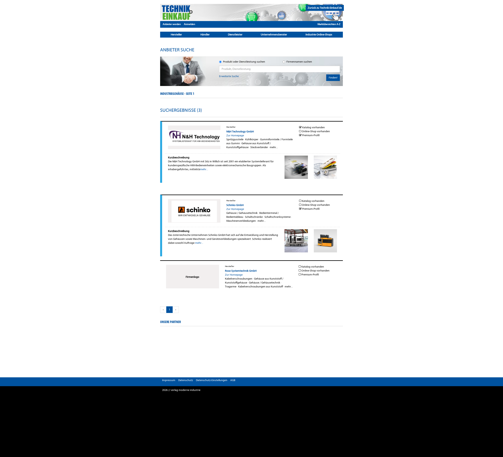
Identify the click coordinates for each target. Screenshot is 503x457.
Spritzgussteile (234, 139)
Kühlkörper (251, 139)
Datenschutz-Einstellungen (211, 380)
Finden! (333, 77)
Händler (205, 34)
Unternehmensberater (274, 34)
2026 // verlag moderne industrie (181, 390)
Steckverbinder (259, 147)
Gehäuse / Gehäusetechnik (242, 213)
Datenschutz (185, 380)
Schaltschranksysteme (277, 217)
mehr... (274, 147)
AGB (232, 380)
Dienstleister (235, 34)
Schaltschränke (254, 217)
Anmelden (189, 24)
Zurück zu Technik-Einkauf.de (325, 7)
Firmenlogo (192, 277)
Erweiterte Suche (229, 76)
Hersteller (176, 34)
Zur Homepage (235, 135)
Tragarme (230, 286)
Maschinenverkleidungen (241, 220)
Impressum (168, 380)
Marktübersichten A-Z (329, 24)
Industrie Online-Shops (319, 34)
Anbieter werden (172, 24)
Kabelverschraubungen (238, 278)
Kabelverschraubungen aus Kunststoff (260, 286)
